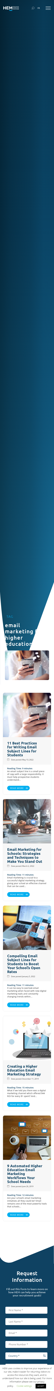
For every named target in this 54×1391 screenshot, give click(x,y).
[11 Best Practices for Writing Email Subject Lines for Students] (27, 715)
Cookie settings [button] (24, 1385)
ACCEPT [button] (40, 1386)
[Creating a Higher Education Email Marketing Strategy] (27, 1038)
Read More (17, 788)
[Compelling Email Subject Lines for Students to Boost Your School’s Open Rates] (27, 928)
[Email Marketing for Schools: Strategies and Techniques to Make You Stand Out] (27, 821)
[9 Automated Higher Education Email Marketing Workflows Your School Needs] (27, 1138)
